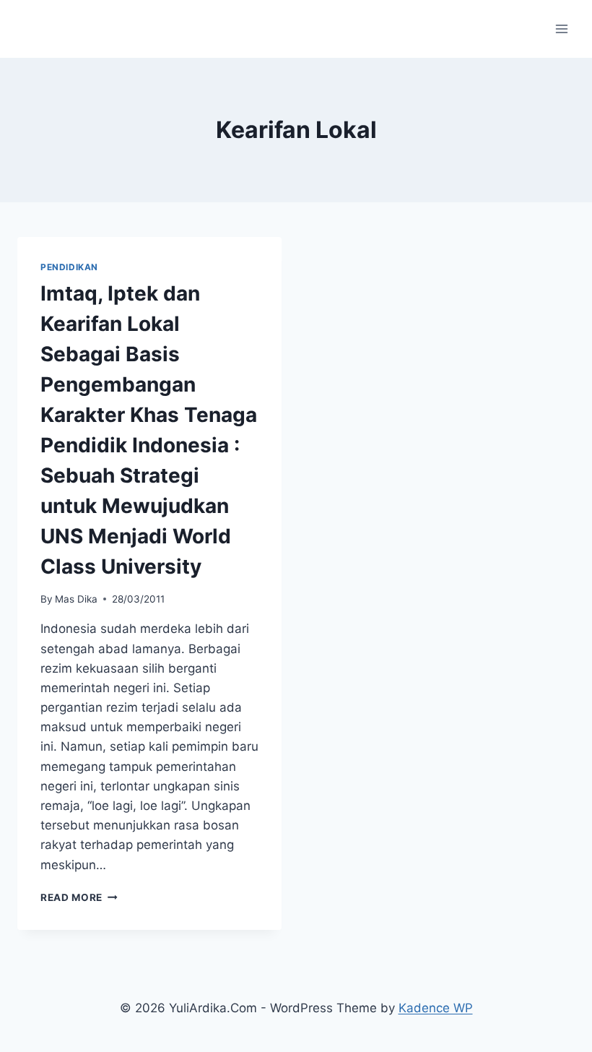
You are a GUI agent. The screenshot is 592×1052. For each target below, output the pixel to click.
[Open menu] (561, 28)
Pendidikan (69, 267)
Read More (79, 897)
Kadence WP (436, 1008)
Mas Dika (76, 599)
